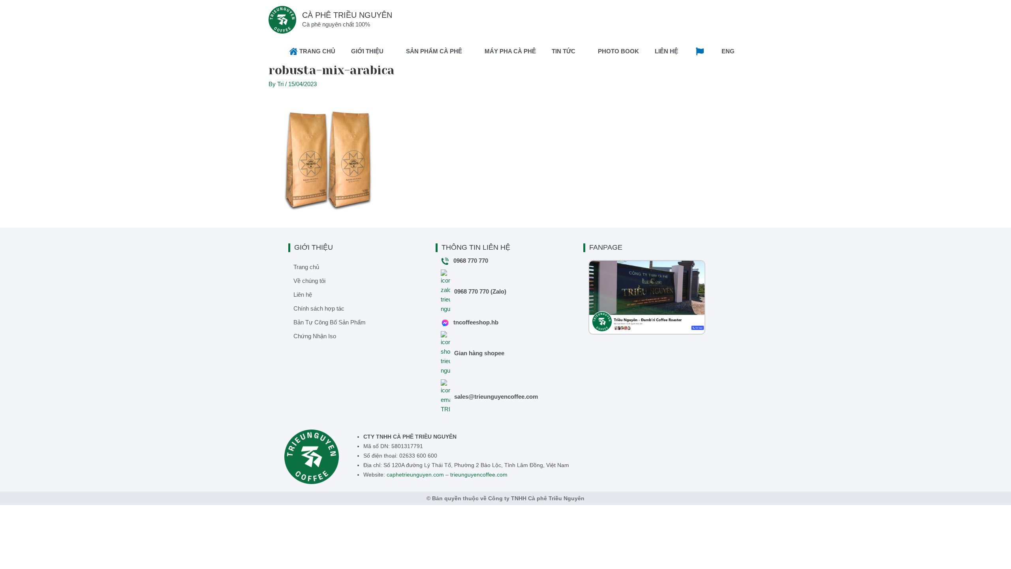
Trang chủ (306, 267)
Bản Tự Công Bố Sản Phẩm (329, 322)
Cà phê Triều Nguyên (347, 15)
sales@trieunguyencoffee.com (496, 396)
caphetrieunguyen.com (415, 474)
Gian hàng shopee (479, 353)
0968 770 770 (470, 260)
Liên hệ (302, 294)
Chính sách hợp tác (318, 308)
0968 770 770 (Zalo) (480, 291)
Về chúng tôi (309, 280)
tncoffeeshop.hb (475, 322)
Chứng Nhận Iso (314, 336)
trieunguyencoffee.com (478, 474)
